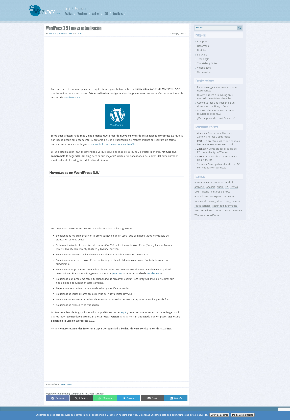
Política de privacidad (242, 415)
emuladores (201, 196)
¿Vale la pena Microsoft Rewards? (216, 118)
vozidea (237, 210)
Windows (200, 215)
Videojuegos (204, 67)
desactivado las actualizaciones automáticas (113, 144)
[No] (285, 415)
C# (226, 186)
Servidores (118, 13)
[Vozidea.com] (44, 15)
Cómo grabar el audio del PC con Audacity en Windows (217, 150)
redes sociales (202, 205)
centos (234, 186)
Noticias (53, 33)
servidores (207, 210)
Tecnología (203, 59)
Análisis (68, 13)
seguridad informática (224, 205)
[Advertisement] (116, 61)
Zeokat (80, 33)
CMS (197, 191)
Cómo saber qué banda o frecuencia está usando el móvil (218, 142)
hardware (228, 196)
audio (220, 186)
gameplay (215, 196)
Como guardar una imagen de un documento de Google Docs (216, 104)
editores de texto (220, 191)
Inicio (67, 8)
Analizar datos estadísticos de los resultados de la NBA (216, 112)
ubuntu (219, 210)
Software (202, 54)
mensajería (201, 201)
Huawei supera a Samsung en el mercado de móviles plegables (215, 96)
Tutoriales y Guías (207, 63)
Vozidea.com (154, 273)
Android (96, 13)
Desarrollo (203, 45)
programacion (233, 201)
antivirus (199, 186)
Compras (202, 41)
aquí (123, 312)
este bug (117, 273)
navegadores (216, 201)
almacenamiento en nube (209, 182)
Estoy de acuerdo (219, 415)
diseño (205, 191)
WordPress (82, 13)
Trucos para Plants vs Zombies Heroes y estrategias (214, 135)
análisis (210, 186)
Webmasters (65, 33)
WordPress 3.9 (72, 97)
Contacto (79, 8)
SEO (106, 13)
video (228, 210)
